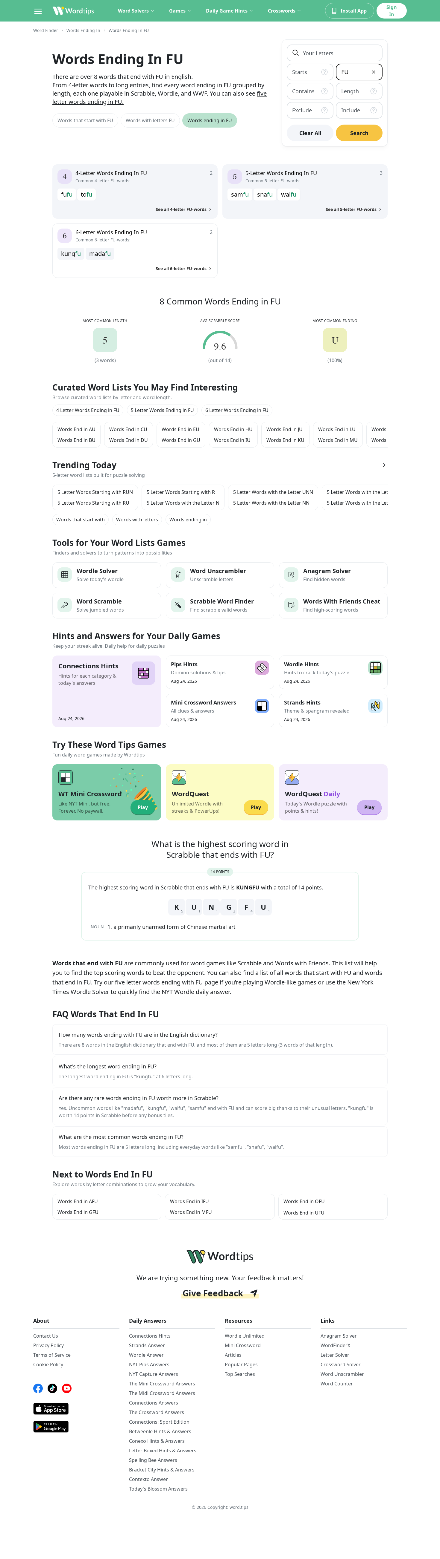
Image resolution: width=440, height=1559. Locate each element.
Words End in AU (76, 429)
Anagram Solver (339, 1336)
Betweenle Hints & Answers (160, 1431)
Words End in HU (233, 429)
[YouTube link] (67, 1388)
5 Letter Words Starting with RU (93, 503)
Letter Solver (335, 1355)
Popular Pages (241, 1364)
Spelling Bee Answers (153, 1460)
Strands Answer (147, 1345)
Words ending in (188, 519)
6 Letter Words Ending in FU (236, 410)
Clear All (310, 133)
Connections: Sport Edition (159, 1422)
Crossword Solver (341, 1364)
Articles (233, 1355)
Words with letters (137, 519)
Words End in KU (285, 440)
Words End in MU (338, 440)
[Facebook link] (38, 1388)
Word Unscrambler (342, 1374)
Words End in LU (337, 429)
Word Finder (45, 30)
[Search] (295, 52)
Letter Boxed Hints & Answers (162, 1450)
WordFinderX (335, 1345)
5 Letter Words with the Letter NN (271, 503)
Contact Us (45, 1336)
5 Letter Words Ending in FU (162, 410)
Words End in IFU (189, 1201)
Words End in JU (284, 429)
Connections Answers (153, 1402)
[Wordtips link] (73, 11)
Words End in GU (181, 440)
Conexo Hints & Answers (157, 1441)
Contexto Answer (148, 1479)
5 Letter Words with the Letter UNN (273, 492)
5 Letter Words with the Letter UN (365, 492)
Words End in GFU (77, 1212)
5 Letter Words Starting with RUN (95, 492)
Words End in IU (232, 440)
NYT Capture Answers (153, 1374)
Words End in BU (76, 440)
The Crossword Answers (156, 1412)
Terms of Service (52, 1355)
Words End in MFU (191, 1212)
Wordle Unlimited (245, 1336)
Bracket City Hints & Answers (162, 1469)
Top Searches (240, 1374)
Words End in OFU (304, 1201)
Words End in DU (128, 440)
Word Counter (337, 1383)
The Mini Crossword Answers (162, 1383)
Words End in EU (180, 429)
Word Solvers (133, 10)
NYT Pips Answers (149, 1364)
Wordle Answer (146, 1355)
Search (359, 133)
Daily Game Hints (227, 10)
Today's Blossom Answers (158, 1489)
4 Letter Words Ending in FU (87, 410)
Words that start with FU (85, 120)
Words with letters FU (150, 120)
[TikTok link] (52, 1388)
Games (177, 10)
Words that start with (80, 519)
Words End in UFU (303, 1212)
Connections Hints (150, 1336)
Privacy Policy (48, 1345)
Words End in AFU (77, 1201)
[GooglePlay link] (76, 1427)
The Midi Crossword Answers (162, 1393)
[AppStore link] (76, 1409)
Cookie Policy (48, 1364)
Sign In (391, 11)
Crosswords (281, 10)
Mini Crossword (243, 1345)
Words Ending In (83, 30)
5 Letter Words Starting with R (181, 492)
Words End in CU (128, 429)
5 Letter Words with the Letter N (183, 503)
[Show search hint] (325, 72)
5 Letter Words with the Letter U (363, 503)
